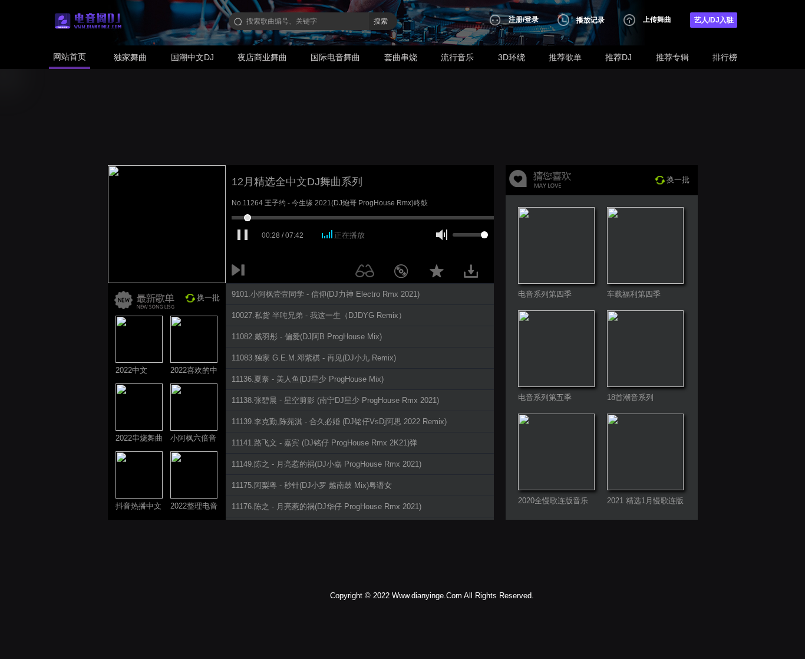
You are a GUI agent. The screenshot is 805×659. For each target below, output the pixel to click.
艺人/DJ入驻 (714, 20)
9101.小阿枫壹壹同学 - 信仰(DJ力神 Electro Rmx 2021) (326, 294)
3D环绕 (511, 57)
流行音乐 (457, 57)
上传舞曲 (657, 19)
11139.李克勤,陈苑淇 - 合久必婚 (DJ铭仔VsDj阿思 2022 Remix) (339, 421)
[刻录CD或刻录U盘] (405, 273)
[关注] (367, 273)
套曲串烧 (400, 57)
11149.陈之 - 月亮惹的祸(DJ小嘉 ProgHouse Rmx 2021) (326, 464)
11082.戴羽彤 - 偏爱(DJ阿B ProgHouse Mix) (307, 336)
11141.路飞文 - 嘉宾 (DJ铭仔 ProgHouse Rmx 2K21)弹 (324, 442)
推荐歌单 (565, 57)
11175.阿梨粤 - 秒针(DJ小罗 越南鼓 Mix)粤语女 (312, 485)
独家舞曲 (130, 57)
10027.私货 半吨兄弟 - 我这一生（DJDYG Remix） (319, 315)
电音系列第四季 (545, 294)
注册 (516, 19)
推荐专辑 (672, 57)
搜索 (381, 21)
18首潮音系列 (630, 397)
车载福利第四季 (634, 294)
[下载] (475, 273)
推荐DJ (618, 57)
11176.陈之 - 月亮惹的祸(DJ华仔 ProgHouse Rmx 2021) (326, 506)
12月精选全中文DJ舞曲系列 (297, 182)
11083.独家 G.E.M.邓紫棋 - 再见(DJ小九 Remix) (314, 357)
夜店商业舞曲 (262, 57)
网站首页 (69, 56)
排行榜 (724, 57)
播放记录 (590, 20)
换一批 (208, 297)
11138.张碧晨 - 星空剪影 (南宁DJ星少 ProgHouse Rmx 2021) (335, 400)
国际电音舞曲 (335, 57)
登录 (531, 19)
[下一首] (240, 273)
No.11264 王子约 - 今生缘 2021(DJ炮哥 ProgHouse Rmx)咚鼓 (330, 203)
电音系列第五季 (545, 397)
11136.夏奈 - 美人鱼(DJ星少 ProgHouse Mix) (308, 379)
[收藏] (439, 273)
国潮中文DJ (192, 57)
